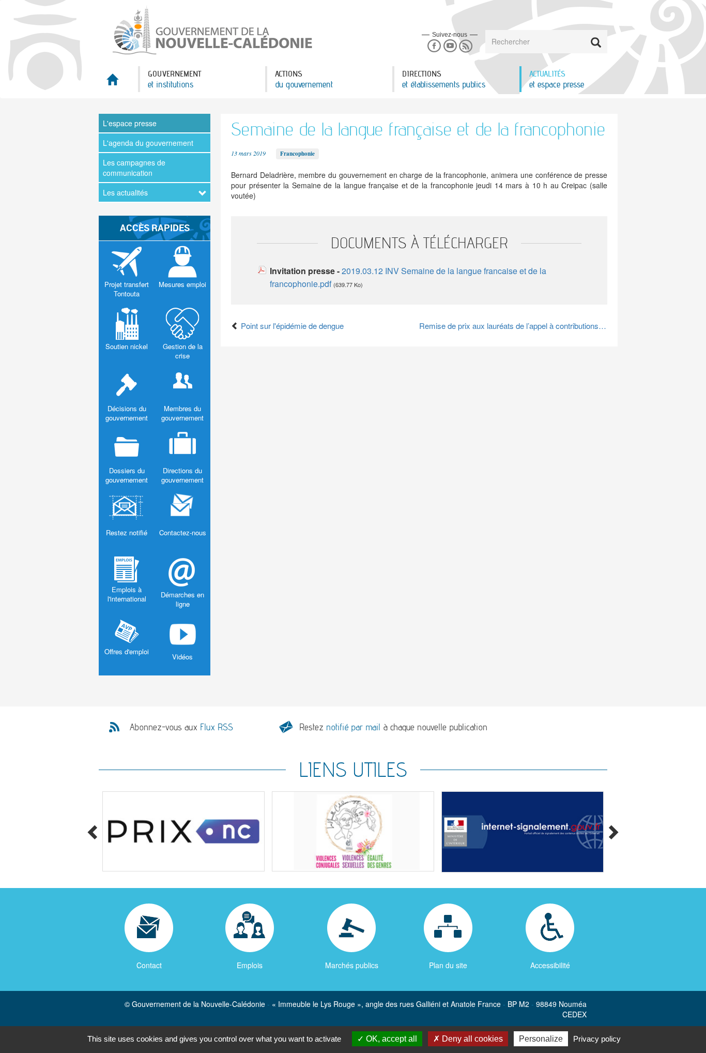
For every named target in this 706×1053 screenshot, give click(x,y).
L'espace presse (130, 123)
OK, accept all (390, 1038)
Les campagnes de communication (134, 167)
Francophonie (297, 153)
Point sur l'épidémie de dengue (291, 325)
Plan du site (448, 965)
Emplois (250, 965)
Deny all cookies (471, 1038)
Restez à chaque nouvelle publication (393, 726)
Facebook (434, 46)
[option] (183, 831)
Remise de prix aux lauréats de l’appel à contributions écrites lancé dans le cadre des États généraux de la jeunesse (513, 325)
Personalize (541, 1038)
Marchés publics (351, 965)
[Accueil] (211, 30)
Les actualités (125, 192)
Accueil (118, 82)
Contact (149, 965)
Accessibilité (550, 965)
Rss (466, 46)
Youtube (450, 46)
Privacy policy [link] (597, 1038)
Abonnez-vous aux (181, 727)
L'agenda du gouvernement (148, 143)
